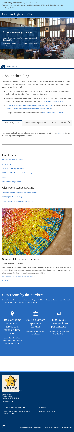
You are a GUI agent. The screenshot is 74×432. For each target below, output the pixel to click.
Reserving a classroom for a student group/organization (29, 106)
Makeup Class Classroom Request (17, 201)
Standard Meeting (12, 182)
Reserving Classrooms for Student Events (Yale (20, 44)
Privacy (38, 427)
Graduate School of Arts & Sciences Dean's (17, 413)
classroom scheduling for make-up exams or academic (28, 108)
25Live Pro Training (14, 168)
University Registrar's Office (17, 14)
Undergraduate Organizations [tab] (35, 123)
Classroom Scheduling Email (12, 160)
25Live (6, 164)
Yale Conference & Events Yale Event (19, 277)
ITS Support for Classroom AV (18, 173)
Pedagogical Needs (12, 197)
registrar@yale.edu (7, 401)
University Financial (54, 412)
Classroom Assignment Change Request (19, 192)
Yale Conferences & (53, 101)
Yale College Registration (9, 8)
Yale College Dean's (20, 408)
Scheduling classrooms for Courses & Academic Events (20, 39)
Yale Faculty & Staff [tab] (12, 123)
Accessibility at (26, 427)
